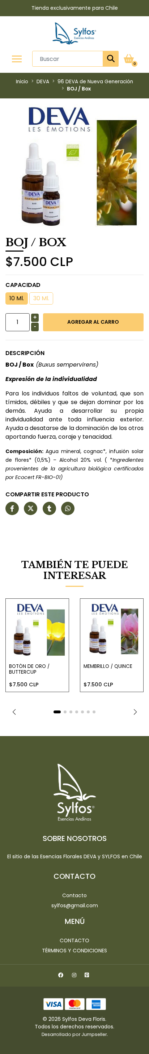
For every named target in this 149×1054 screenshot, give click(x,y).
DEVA (43, 81)
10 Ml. (16, 298)
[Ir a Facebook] (61, 976)
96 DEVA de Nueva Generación (95, 81)
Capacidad (23, 285)
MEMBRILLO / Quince (108, 666)
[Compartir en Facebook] (12, 509)
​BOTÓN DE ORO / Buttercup (29, 669)
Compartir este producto (47, 494)
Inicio (22, 81)
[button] (14, 712)
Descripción (24, 353)
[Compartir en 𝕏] (30, 509)
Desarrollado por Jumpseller (74, 1034)
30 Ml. (41, 298)
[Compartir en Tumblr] (49, 509)
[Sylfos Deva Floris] (74, 33)
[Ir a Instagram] (75, 976)
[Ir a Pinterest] (88, 976)
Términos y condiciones (74, 950)
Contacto (74, 895)
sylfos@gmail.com (74, 905)
